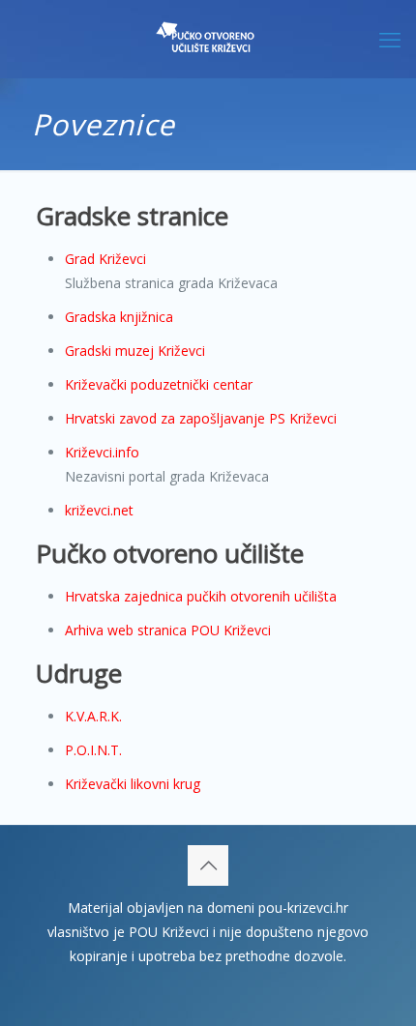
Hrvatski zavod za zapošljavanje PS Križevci (201, 418)
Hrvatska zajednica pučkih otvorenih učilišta (201, 596)
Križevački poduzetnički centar (159, 384)
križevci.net (99, 510)
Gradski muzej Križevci (135, 350)
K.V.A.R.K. (93, 716)
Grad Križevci (105, 258)
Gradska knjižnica (119, 317)
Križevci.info (102, 452)
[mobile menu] (389, 38)
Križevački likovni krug (132, 784)
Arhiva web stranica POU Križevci (168, 630)
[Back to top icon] (208, 865)
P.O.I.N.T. (93, 750)
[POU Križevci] (208, 39)
